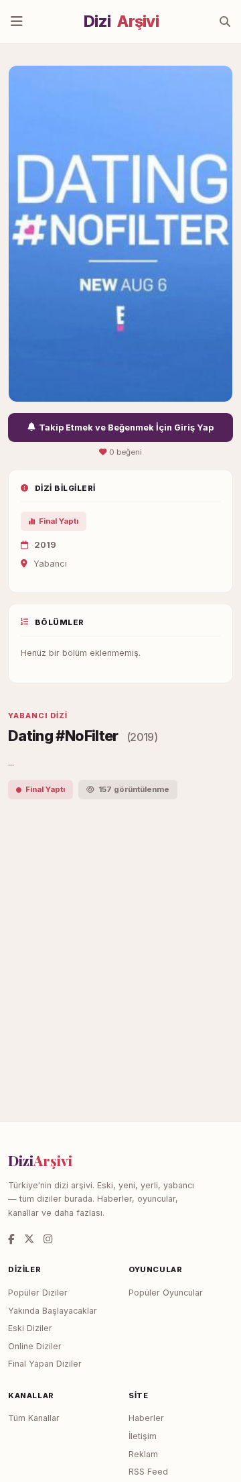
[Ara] (225, 21)
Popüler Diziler (38, 1293)
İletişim (143, 1436)
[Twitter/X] (29, 1239)
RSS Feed (148, 1472)
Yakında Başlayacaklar (52, 1311)
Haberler (146, 1418)
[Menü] (16, 21)
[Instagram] (48, 1239)
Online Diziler (35, 1346)
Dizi (121, 21)
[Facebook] (11, 1239)
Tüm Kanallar (34, 1418)
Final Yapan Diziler (45, 1364)
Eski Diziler (30, 1328)
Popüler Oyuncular (166, 1293)
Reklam (143, 1454)
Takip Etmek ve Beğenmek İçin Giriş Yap (126, 427)
